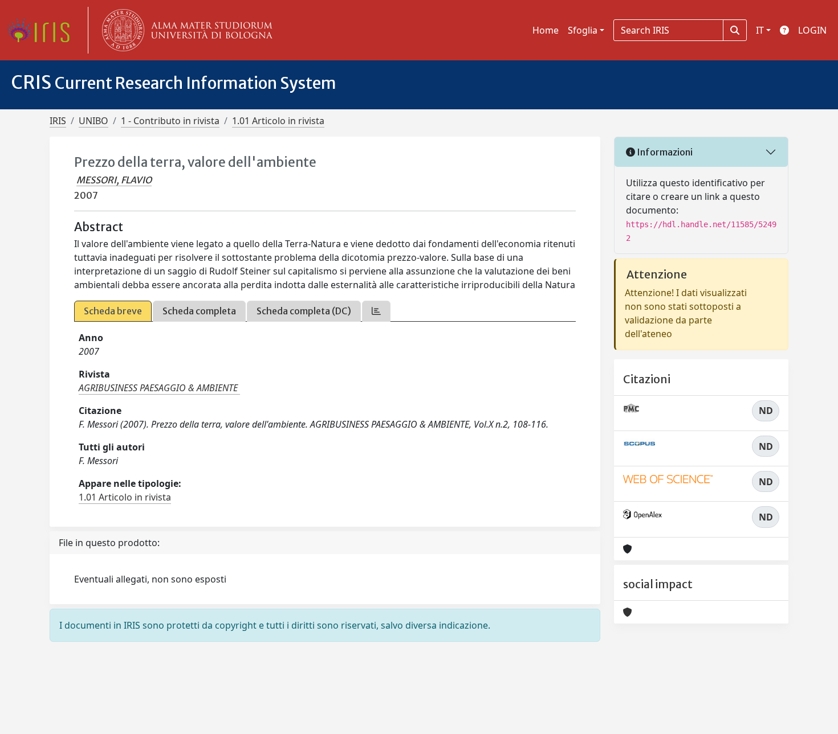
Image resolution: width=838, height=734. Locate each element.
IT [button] (760, 30)
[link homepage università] (185, 30)
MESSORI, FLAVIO (114, 180)
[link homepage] (43, 30)
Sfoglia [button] (582, 30)
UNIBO (93, 120)
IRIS (58, 120)
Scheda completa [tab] (199, 311)
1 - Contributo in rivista (170, 120)
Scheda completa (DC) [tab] (304, 311)
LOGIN (812, 30)
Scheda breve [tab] (113, 311)
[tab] (376, 311)
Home (545, 30)
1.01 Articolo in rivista (278, 120)
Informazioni (664, 152)
